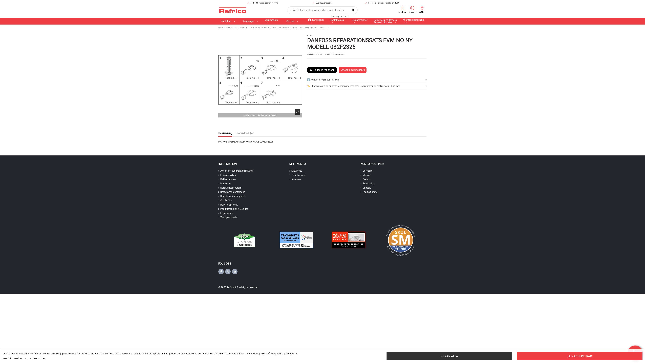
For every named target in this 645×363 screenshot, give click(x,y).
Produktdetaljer (245, 133)
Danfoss (310, 35)
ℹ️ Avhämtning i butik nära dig (323, 79)
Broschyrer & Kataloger (232, 192)
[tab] (367, 80)
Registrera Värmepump (232, 196)
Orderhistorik (298, 175)
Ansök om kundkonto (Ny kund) (236, 170)
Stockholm (368, 183)
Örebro (366, 179)
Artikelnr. (311, 54)
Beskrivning (225, 133)
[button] (250, 21)
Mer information (12, 358)
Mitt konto (296, 170)
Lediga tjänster (370, 192)
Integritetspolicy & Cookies (234, 209)
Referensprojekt (229, 204)
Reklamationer (228, 179)
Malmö (366, 175)
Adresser (296, 179)
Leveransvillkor (228, 175)
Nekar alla (449, 356)
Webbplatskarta (228, 217)
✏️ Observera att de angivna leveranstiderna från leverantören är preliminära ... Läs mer (353, 86)
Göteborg (368, 170)
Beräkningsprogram (231, 187)
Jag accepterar (580, 356)
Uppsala (367, 187)
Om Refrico (226, 200)
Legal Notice (226, 213)
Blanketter (225, 183)
